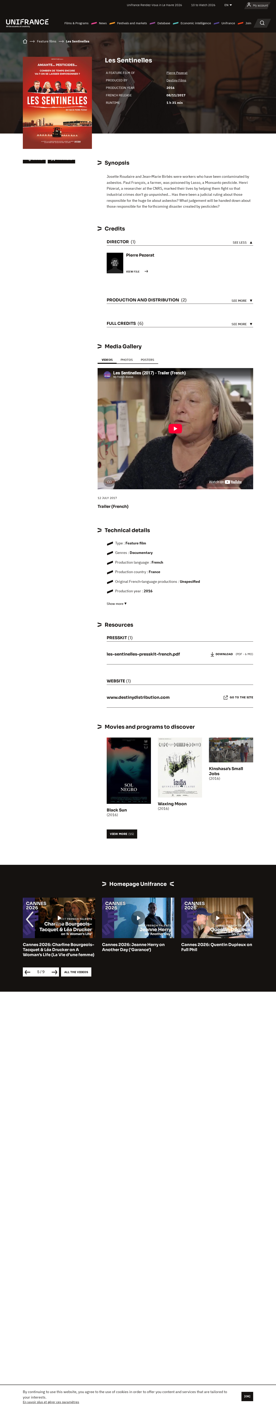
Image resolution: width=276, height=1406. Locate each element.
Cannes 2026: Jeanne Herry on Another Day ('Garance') (54, 947)
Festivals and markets (132, 23)
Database (163, 23)
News (103, 23)
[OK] (247, 1396)
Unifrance (228, 23)
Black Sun (117, 810)
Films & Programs (76, 23)
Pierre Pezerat (177, 73)
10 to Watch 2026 (203, 5)
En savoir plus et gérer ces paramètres (51, 1402)
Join (248, 23)
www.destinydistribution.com (138, 697)
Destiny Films (176, 80)
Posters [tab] (147, 360)
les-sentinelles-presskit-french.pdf (143, 654)
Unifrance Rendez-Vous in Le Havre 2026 (154, 5)
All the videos (76, 972)
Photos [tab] (127, 360)
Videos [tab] (107, 360)
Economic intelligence (196, 23)
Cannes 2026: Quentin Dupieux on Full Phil (137, 947)
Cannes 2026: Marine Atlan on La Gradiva (215, 947)
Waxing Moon (172, 803)
